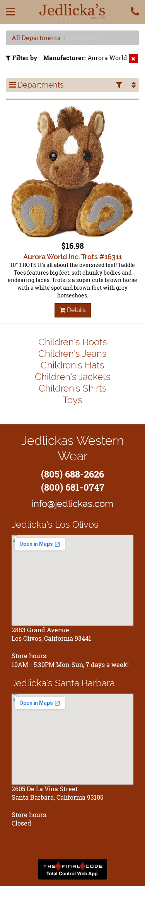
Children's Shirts (73, 388)
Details (75, 310)
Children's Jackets (73, 376)
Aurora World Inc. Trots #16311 (72, 257)
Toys (72, 399)
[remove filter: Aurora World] (133, 58)
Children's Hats (72, 365)
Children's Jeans (72, 353)
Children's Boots (72, 342)
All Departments (36, 38)
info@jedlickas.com (72, 503)
